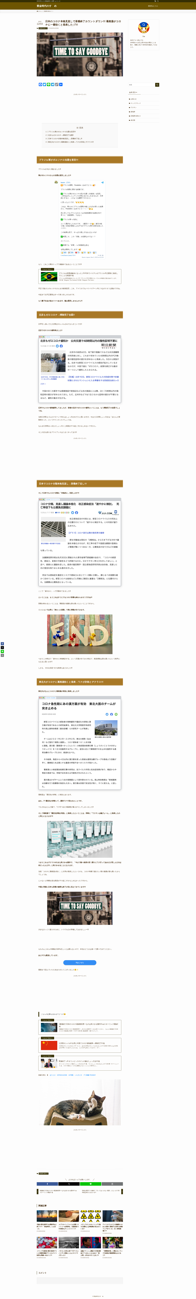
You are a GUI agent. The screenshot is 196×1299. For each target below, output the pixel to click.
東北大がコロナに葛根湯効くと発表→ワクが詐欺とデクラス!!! (71, 142)
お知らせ (133, 99)
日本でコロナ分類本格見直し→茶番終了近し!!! (65, 138)
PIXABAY (93, 1075)
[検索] (158, 1)
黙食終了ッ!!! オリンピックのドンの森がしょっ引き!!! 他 (79, 1061)
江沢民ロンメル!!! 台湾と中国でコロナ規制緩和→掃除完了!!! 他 (82, 1043)
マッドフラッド (136, 103)
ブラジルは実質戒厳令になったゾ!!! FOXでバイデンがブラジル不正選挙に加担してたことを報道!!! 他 (88, 274)
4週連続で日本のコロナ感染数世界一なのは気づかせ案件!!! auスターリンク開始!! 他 (88, 1025)
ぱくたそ (53, 1075)
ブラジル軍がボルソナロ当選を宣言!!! (62, 132)
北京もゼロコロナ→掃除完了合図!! (61, 135)
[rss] (155, 1)
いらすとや (78, 1075)
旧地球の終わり (43, 28)
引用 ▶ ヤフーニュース (52, 337)
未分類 (133, 120)
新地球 (133, 112)
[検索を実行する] (157, 85)
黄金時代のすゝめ (47, 6)
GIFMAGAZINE (62, 1075)
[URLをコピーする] (112, 1184)
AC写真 (70, 1075)
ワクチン (133, 107)
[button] (47, 1184)
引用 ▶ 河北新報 (50, 698)
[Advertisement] (79, 106)
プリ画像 (86, 1075)
